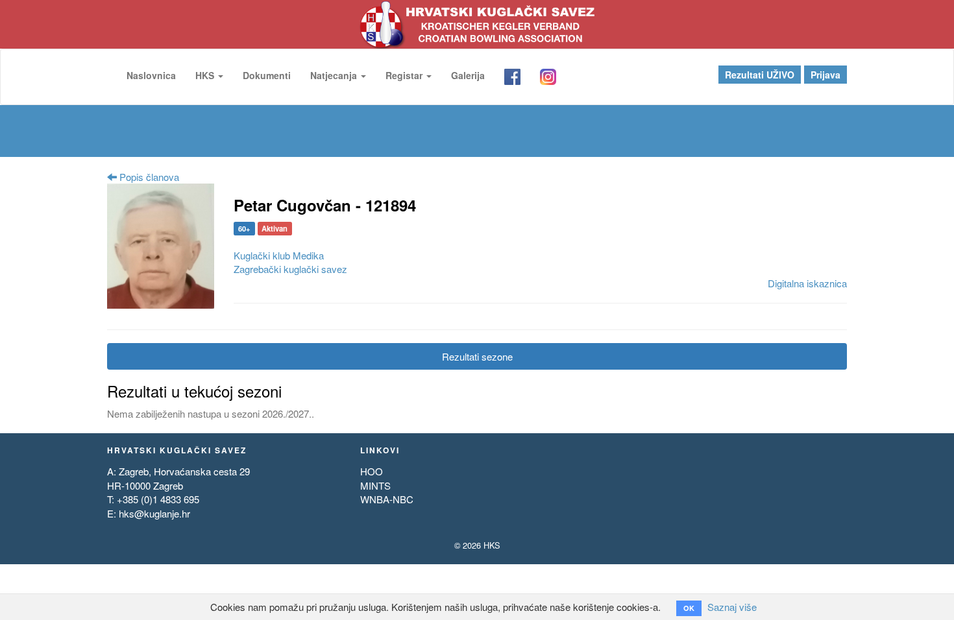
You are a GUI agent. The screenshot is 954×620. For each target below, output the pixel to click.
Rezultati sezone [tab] (477, 356)
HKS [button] (206, 75)
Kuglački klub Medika (279, 255)
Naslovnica (151, 75)
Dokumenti (267, 75)
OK (688, 608)
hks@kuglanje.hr (154, 513)
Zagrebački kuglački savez (290, 269)
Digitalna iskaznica (807, 283)
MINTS (375, 485)
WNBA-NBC (386, 499)
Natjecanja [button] (335, 75)
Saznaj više (732, 607)
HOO (371, 471)
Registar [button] (405, 75)
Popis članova (148, 177)
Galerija (468, 75)
